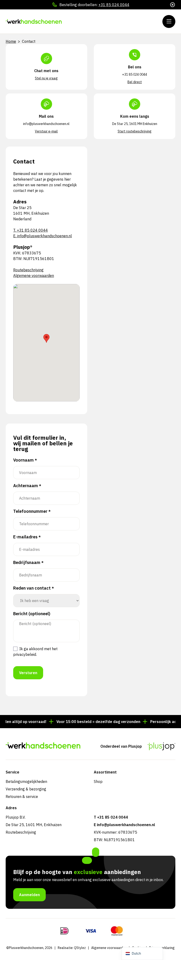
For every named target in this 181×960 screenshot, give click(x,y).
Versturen (28, 672)
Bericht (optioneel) (31, 614)
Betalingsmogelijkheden (26, 781)
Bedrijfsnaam (28, 562)
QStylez (80, 948)
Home (11, 41)
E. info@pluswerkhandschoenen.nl (42, 235)
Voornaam (25, 460)
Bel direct (135, 82)
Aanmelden (29, 894)
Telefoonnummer (32, 511)
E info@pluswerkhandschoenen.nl (124, 824)
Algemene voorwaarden (33, 275)
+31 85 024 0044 (114, 4)
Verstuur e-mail (46, 131)
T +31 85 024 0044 (111, 817)
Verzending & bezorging (26, 789)
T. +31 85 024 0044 (30, 230)
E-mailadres (27, 537)
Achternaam (27, 486)
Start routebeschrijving (135, 131)
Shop (98, 781)
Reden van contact (33, 588)
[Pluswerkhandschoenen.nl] (34, 21)
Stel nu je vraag (46, 78)
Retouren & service (22, 796)
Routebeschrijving (28, 270)
